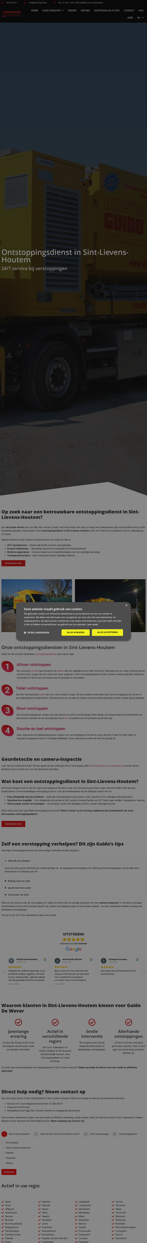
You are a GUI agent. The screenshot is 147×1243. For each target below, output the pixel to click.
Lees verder (92, 624)
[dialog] (73, 621)
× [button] (126, 605)
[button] (36, 632)
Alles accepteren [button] (107, 632)
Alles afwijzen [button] (75, 632)
